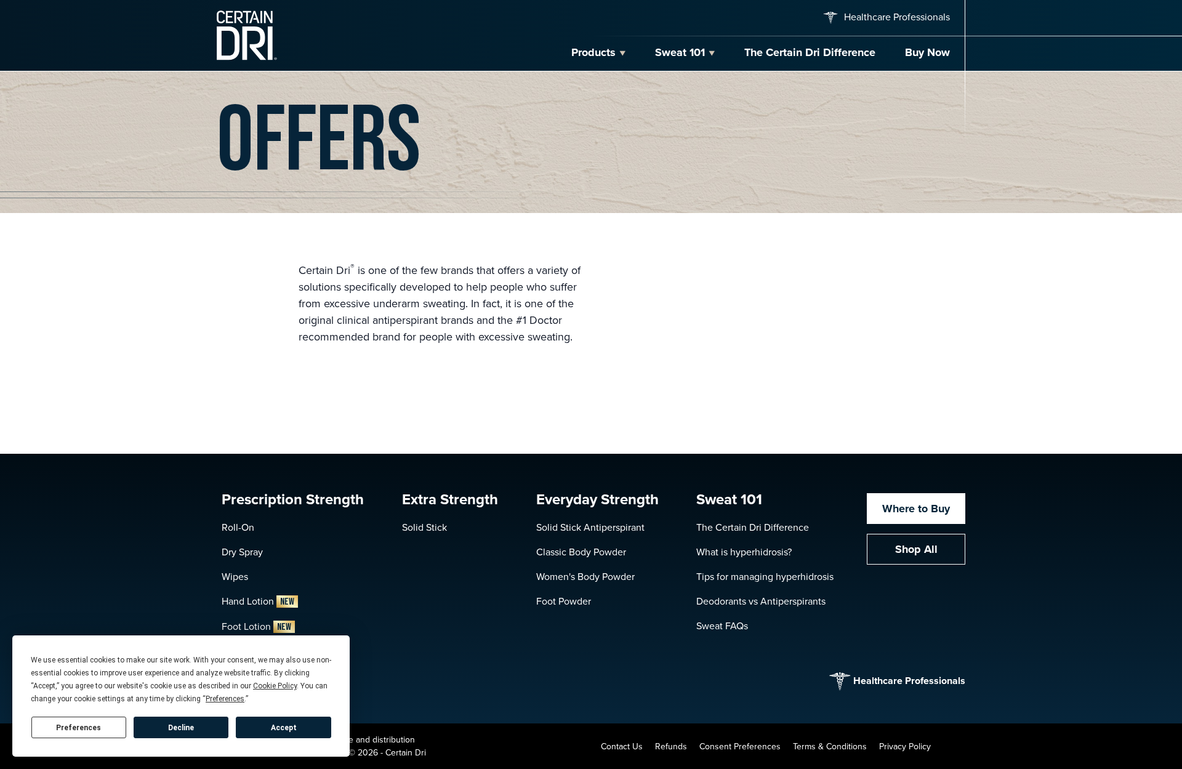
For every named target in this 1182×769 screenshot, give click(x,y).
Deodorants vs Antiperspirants (761, 601)
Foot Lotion (256, 626)
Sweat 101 (680, 52)
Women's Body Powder (585, 577)
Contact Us (622, 746)
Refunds (671, 746)
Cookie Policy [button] (275, 686)
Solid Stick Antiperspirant (590, 527)
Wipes (235, 577)
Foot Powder (563, 601)
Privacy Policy (905, 746)
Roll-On (238, 527)
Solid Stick (424, 527)
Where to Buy (916, 509)
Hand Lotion (258, 601)
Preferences (78, 727)
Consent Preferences (740, 746)
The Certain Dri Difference (809, 52)
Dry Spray (242, 552)
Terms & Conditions (830, 746)
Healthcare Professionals (896, 17)
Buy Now (927, 52)
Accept (284, 727)
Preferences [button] (225, 699)
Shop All (916, 549)
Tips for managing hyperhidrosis (765, 577)
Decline (181, 727)
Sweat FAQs (722, 626)
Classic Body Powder (581, 552)
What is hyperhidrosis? (744, 552)
